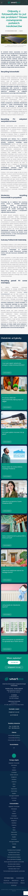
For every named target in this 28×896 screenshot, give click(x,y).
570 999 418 (14, 662)
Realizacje (15, 880)
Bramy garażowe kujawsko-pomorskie (14, 861)
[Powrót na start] (14, 2)
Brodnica (14, 779)
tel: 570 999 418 (14, 715)
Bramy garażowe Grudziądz (14, 859)
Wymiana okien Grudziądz (14, 866)
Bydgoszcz (14, 777)
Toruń (14, 767)
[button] (1, 2)
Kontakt (14, 885)
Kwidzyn (14, 770)
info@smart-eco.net (14, 667)
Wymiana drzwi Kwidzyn (14, 854)
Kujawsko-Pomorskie (14, 763)
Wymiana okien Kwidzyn (14, 864)
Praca (23, 883)
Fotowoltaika (8, 878)
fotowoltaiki (14, 72)
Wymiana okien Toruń (14, 869)
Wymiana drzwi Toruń (14, 852)
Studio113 (14, 890)
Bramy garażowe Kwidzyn (14, 857)
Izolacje (6, 880)
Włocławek (14, 765)
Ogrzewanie (20, 878)
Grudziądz (14, 772)
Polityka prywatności (11, 883)
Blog (21, 31)
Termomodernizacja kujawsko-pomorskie (14, 871)
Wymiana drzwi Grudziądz (14, 850)
